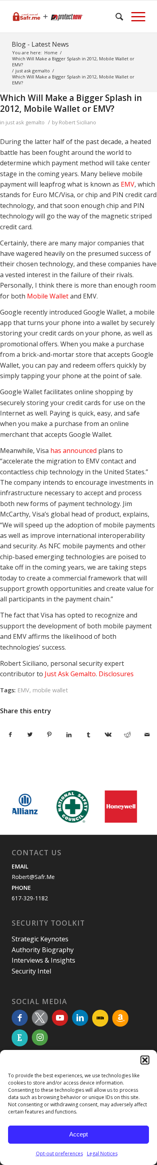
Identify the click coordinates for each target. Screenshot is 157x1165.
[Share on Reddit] (127, 734)
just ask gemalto (25, 122)
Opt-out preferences (59, 1153)
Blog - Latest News (40, 44)
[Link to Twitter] (40, 1018)
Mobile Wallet (47, 296)
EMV (127, 184)
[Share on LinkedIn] (69, 734)
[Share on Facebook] (10, 734)
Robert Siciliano (77, 122)
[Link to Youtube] (60, 1018)
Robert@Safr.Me (33, 877)
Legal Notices (102, 1153)
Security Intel (31, 971)
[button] (145, 1060)
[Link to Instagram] (40, 1037)
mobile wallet (50, 690)
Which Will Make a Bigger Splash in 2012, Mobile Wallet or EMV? (71, 103)
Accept (78, 1134)
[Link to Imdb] (100, 1018)
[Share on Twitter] (30, 734)
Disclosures (116, 673)
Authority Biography (43, 949)
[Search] (115, 16)
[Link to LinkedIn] (80, 1018)
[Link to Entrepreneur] (20, 1037)
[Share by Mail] (147, 734)
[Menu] (134, 16)
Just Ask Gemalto (69, 673)
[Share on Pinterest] (49, 734)
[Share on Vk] (108, 734)
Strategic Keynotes (40, 938)
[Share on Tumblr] (88, 734)
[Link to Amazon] (120, 1018)
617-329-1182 (30, 898)
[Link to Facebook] (20, 1018)
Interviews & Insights (43, 960)
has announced (73, 450)
